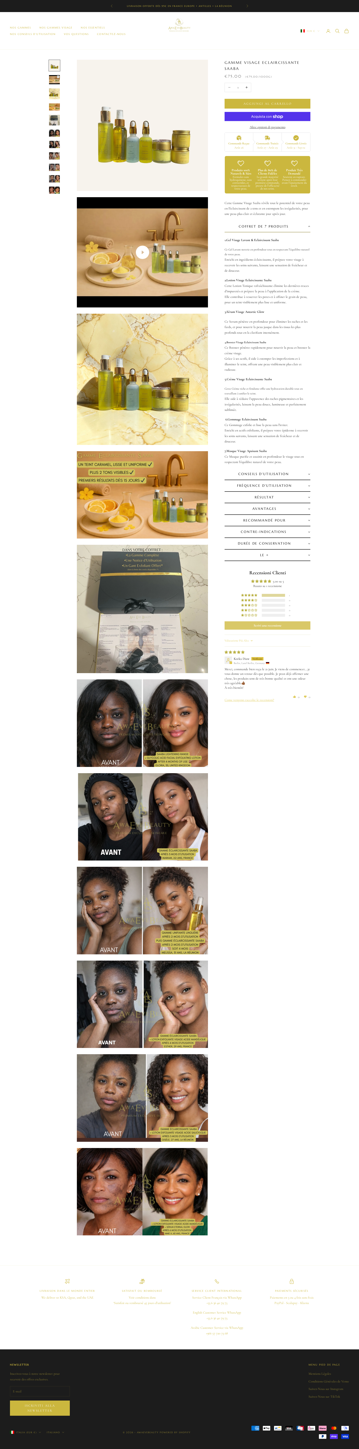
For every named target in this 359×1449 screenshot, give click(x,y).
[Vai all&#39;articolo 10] (54, 179)
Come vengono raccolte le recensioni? (249, 700)
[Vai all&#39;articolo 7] (54, 144)
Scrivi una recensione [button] (268, 625)
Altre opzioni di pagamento (267, 127)
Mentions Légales (320, 1374)
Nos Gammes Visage (56, 27)
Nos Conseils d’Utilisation (33, 34)
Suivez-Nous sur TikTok (324, 1397)
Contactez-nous (111, 34)
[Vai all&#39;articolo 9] (54, 167)
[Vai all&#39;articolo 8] (54, 156)
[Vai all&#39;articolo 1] (54, 65)
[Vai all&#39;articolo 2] (54, 80)
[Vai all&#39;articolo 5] (54, 120)
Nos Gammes (20, 27)
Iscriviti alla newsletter (40, 1408)
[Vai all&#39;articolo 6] (54, 133)
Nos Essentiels (93, 27)
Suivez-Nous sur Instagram (326, 1389)
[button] (267, 227)
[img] (235, 652)
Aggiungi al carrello (267, 103)
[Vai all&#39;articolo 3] (54, 94)
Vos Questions (76, 34)
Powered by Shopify (175, 1432)
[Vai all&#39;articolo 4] (54, 107)
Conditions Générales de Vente (329, 1381)
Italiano (53, 1432)
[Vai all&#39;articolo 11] (54, 190)
